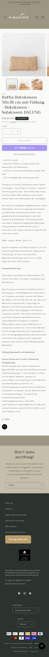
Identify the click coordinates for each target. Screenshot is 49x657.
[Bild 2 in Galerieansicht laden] (24, 84)
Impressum (34, 651)
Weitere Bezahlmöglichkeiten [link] (24, 154)
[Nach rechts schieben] (46, 85)
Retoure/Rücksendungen (16, 515)
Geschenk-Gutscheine (14, 521)
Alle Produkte (11, 527)
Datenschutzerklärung (19, 647)
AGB (30, 647)
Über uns (9, 503)
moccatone (14, 643)
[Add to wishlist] (4, 426)
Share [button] (7, 419)
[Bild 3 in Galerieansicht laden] (36, 84)
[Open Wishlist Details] (42, 646)
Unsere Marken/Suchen (15, 532)
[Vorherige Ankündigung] (5, 3)
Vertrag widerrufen (18, 539)
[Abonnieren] (41, 485)
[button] (5, 17)
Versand (13, 122)
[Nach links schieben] (3, 85)
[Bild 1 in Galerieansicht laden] (12, 84)
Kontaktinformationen (20, 651)
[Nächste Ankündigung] (44, 3)
